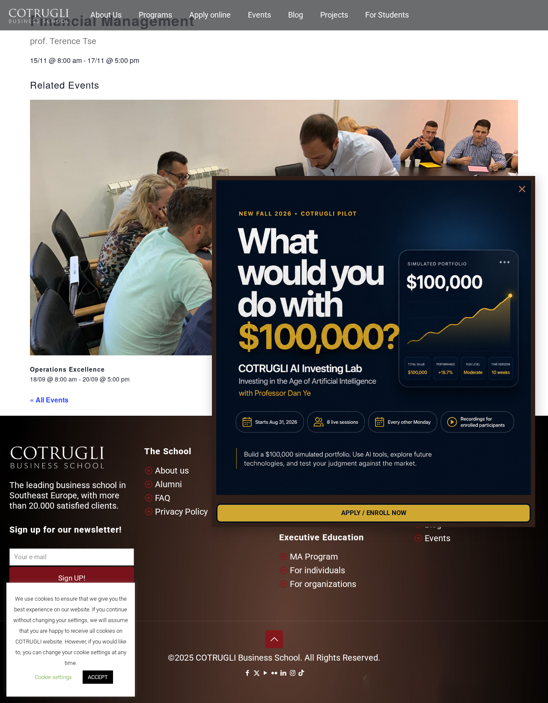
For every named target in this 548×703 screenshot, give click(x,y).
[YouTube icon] (265, 673)
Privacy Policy (181, 511)
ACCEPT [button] (98, 677)
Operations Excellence (67, 369)
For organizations (323, 584)
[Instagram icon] (292, 673)
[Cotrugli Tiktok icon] (301, 673)
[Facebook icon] (247, 673)
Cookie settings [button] (53, 677)
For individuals (317, 570)
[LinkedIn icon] (283, 673)
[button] (522, 189)
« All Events (49, 400)
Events (437, 538)
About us (172, 470)
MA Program (314, 556)
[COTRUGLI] (39, 15)
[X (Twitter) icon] (256, 673)
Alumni (168, 484)
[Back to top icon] (274, 639)
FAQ (162, 498)
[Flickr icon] (274, 673)
